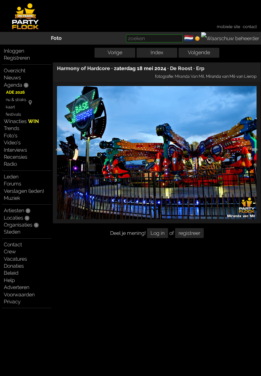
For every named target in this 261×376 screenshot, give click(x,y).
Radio (10, 164)
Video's (12, 143)
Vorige (115, 52)
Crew (10, 252)
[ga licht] (197, 38)
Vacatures (15, 259)
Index (157, 52)
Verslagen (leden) (24, 191)
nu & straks (16, 99)
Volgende (199, 52)
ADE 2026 (15, 92)
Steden (12, 232)
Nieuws (12, 78)
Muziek (12, 198)
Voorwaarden (19, 295)
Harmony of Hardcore (83, 68)
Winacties (21, 121)
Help (9, 280)
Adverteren (16, 287)
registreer (189, 233)
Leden (11, 177)
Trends (11, 128)
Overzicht (14, 71)
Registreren (17, 58)
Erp (200, 68)
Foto (56, 38)
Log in (158, 233)
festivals (13, 114)
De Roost (181, 68)
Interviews (15, 150)
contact (250, 26)
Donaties (14, 266)
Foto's (11, 136)
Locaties (13, 218)
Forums (12, 184)
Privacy (12, 302)
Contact (13, 245)
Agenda (13, 85)
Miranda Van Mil (189, 76)
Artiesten (14, 210)
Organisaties (18, 225)
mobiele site (228, 26)
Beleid (11, 273)
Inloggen (14, 51)
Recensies (15, 157)
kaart (10, 107)
